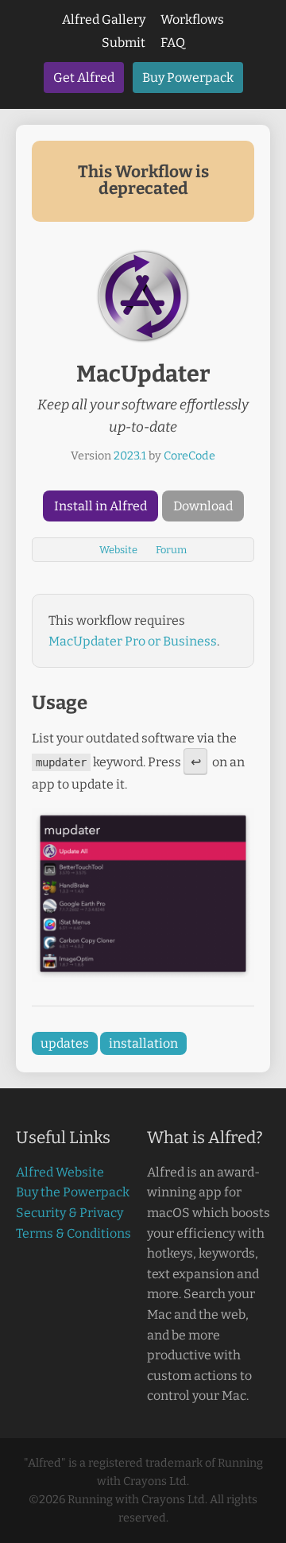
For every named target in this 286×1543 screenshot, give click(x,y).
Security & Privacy (69, 1212)
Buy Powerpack (188, 77)
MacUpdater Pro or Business (132, 641)
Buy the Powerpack (72, 1192)
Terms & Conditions (73, 1233)
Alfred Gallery (103, 19)
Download (203, 506)
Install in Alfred (100, 506)
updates (65, 1043)
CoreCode (189, 456)
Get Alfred (83, 77)
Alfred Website (60, 1172)
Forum (171, 550)
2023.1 (130, 456)
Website (118, 550)
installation (143, 1043)
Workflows (192, 19)
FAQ (172, 42)
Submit (123, 42)
